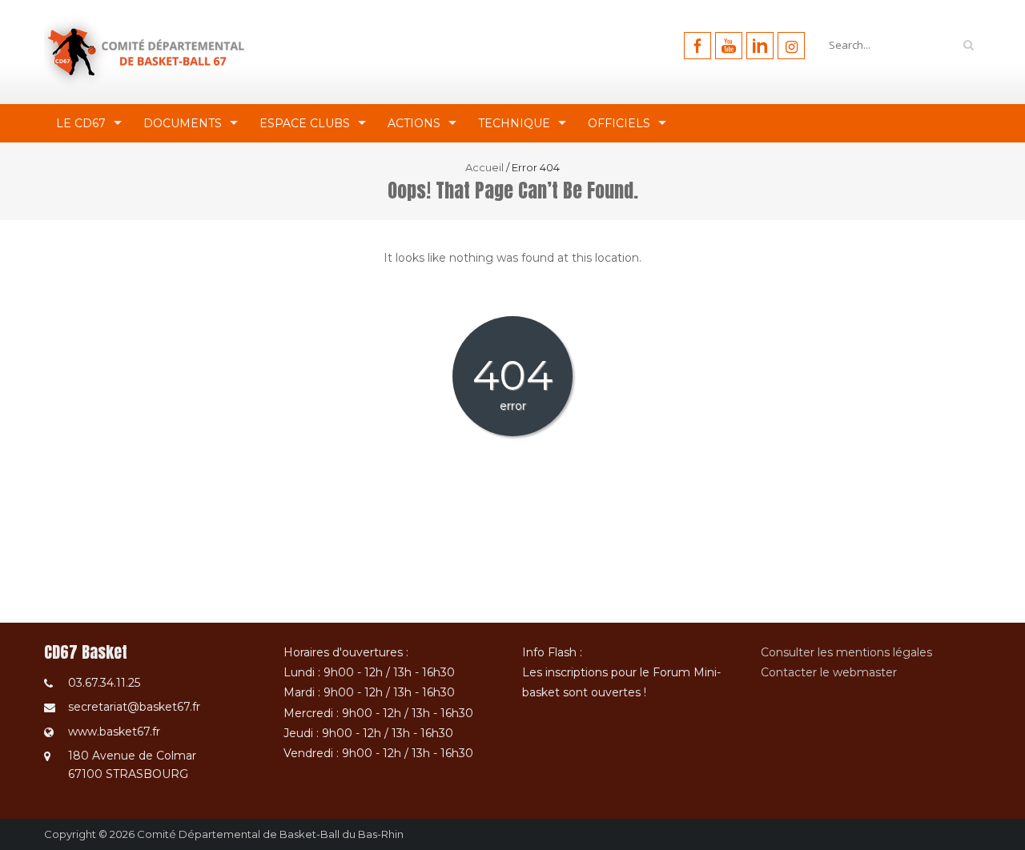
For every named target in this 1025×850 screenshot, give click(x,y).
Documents (182, 123)
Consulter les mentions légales (846, 652)
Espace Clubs (304, 123)
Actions (414, 123)
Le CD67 (81, 123)
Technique (514, 123)
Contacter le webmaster (829, 672)
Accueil (484, 167)
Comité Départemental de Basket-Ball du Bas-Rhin (270, 834)
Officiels (619, 123)
